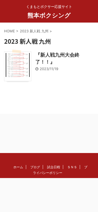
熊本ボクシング (49, 15)
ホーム (18, 167)
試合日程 (53, 167)
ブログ (35, 167)
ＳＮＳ (72, 167)
